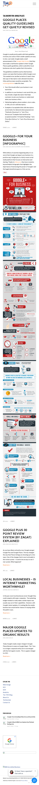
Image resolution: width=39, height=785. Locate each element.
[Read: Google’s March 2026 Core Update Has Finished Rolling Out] (4, 723)
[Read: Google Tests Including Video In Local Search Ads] (4, 717)
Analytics (6, 692)
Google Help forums (22, 61)
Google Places (8, 30)
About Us (6, 697)
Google (4, 30)
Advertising (5, 589)
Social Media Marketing (25, 146)
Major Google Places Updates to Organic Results (17, 631)
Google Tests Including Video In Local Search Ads (21, 717)
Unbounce (18, 162)
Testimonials (7, 700)
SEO (17, 544)
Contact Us (6, 702)
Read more (6, 565)
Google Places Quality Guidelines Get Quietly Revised (19, 23)
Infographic (18, 146)
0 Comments (14, 127)
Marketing (13, 30)
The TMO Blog (7, 695)
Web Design (7, 685)
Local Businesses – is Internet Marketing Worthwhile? (19, 583)
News (17, 30)
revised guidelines (8, 83)
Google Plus (14, 146)
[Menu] (33, 4)
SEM (4, 690)
